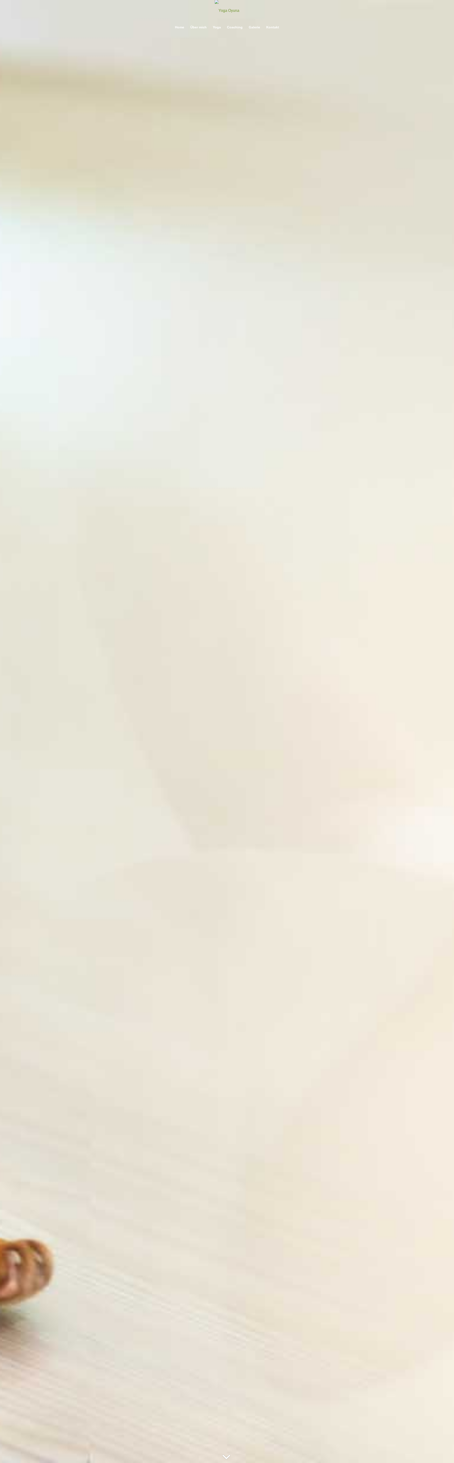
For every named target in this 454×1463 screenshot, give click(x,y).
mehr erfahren (227, 763)
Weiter (443, 731)
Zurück (11, 731)
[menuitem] (179, 27)
